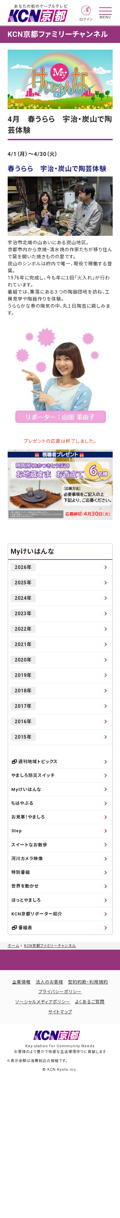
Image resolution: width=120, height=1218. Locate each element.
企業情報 (21, 982)
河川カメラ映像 (27, 858)
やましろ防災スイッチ (33, 775)
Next (103, 206)
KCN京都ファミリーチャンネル (50, 946)
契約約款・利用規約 (88, 982)
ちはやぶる (22, 803)
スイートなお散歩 (29, 844)
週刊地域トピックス (38, 761)
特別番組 (20, 872)
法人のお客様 (49, 982)
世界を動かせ (25, 886)
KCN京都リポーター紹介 (36, 913)
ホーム (13, 946)
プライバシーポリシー (60, 991)
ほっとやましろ (26, 900)
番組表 (25, 927)
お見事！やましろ (28, 816)
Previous (16, 206)
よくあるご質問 (90, 1001)
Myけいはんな (33, 551)
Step (16, 830)
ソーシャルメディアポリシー (42, 1001)
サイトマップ (60, 1011)
